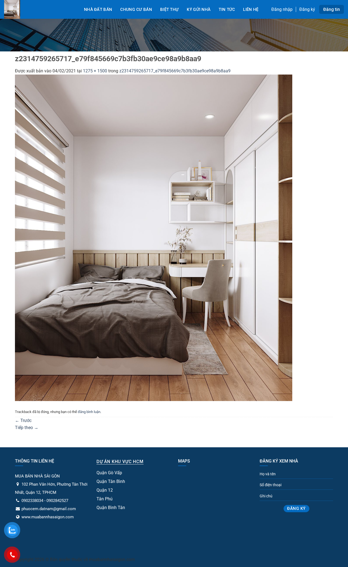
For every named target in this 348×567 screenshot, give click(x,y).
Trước (23, 420)
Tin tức (227, 9)
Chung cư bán (136, 9)
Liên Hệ (250, 9)
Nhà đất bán (98, 9)
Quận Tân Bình (111, 481)
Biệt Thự (169, 9)
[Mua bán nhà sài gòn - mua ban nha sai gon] (38, 9)
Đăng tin (331, 9)
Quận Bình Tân (111, 507)
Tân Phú (105, 498)
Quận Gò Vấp (109, 472)
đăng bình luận (89, 412)
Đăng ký (307, 9)
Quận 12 (105, 490)
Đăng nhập (282, 9)
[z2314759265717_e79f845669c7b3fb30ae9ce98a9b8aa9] (153, 237)
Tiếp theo (26, 427)
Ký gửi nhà (198, 9)
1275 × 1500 (95, 70)
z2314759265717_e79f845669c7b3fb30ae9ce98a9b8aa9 (175, 70)
